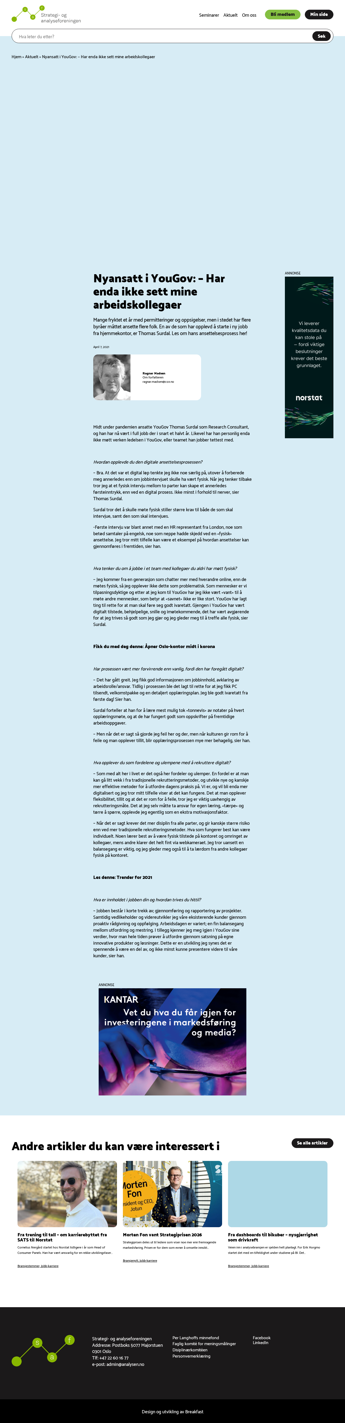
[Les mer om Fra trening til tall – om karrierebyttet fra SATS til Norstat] (67, 1214)
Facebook (262, 1337)
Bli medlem (283, 14)
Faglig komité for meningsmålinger (204, 1343)
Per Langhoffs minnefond (195, 1337)
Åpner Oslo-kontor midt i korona (180, 646)
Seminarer (209, 14)
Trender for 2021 (134, 877)
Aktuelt (230, 14)
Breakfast (194, 1411)
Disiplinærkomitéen (190, 1349)
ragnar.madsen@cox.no (158, 381)
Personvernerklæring (191, 1355)
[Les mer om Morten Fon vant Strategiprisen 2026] (172, 1214)
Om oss (249, 14)
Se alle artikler (312, 1142)
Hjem (16, 56)
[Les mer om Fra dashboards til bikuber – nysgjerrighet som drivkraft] (277, 1214)
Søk (322, 36)
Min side (319, 14)
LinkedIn (260, 1342)
